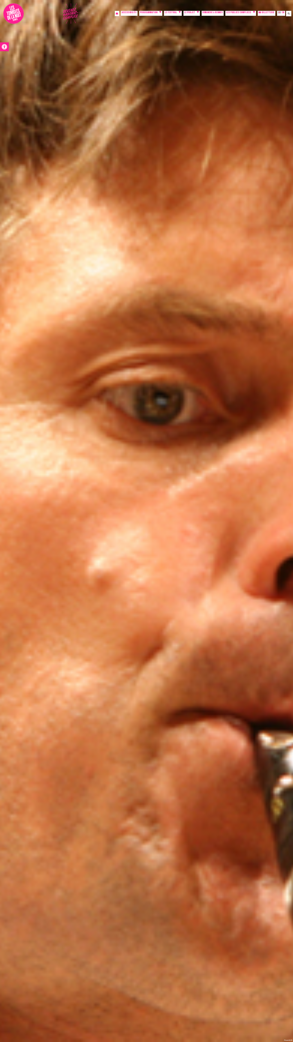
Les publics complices (238, 12)
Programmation (149, 12)
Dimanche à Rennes (212, 12)
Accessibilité (129, 12)
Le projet (189, 12)
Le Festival (171, 12)
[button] (4, 46)
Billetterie (268, 12)
